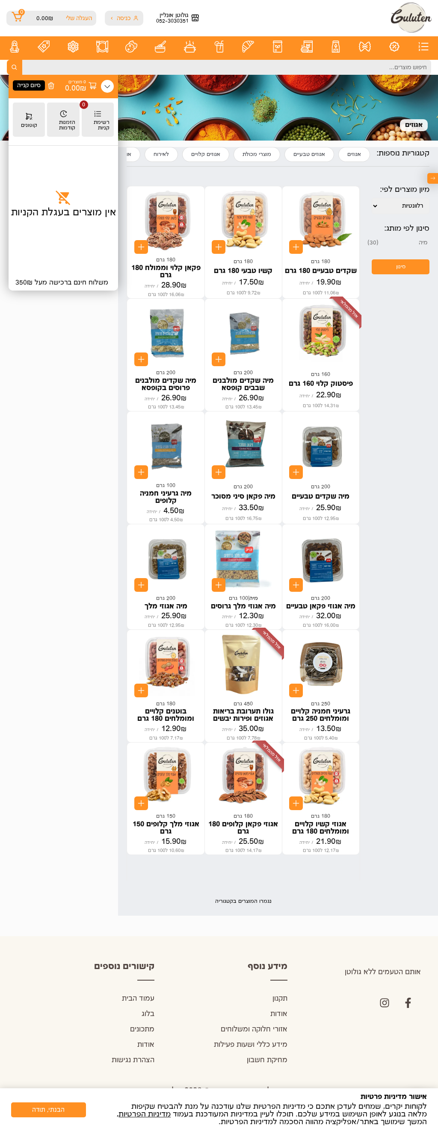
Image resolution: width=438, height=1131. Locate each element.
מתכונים (142, 1029)
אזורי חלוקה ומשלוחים (254, 1029)
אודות (278, 1014)
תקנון (279, 998)
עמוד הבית (138, 998)
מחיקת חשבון (267, 1060)
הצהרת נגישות (133, 1060)
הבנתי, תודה (48, 1110)
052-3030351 (172, 21)
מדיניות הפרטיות (144, 1114)
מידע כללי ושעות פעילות (250, 1045)
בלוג (148, 1014)
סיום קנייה (29, 85)
